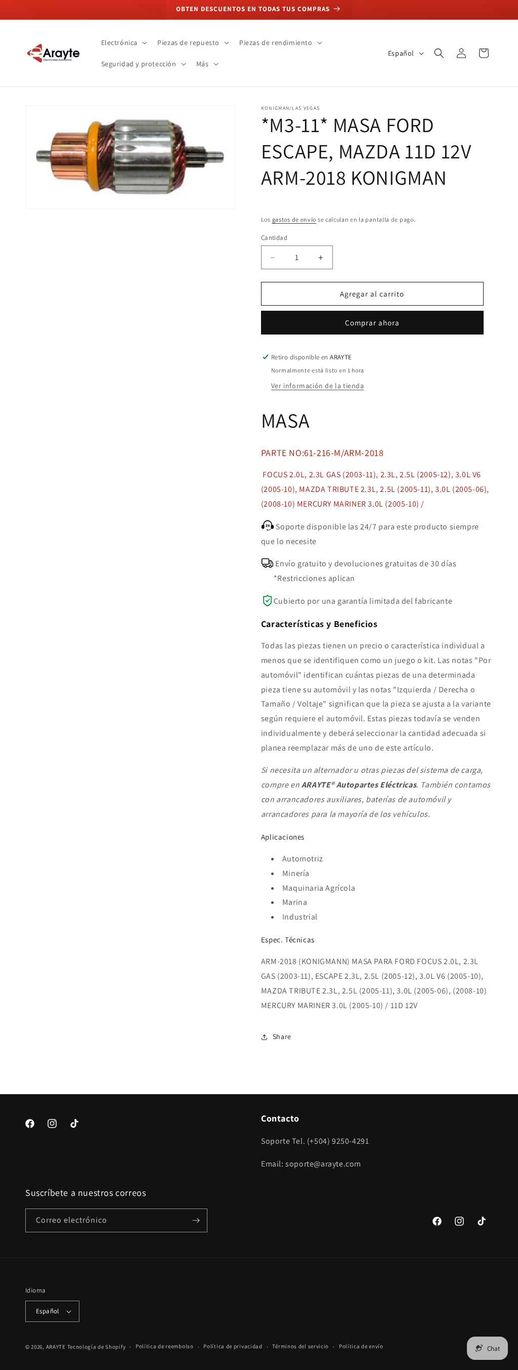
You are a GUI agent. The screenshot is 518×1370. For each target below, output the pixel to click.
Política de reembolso (165, 1346)
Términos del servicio (300, 1346)
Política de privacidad (232, 1346)
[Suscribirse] (196, 1220)
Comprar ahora (372, 322)
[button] (123, 42)
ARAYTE (56, 1346)
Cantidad (274, 237)
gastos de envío (294, 219)
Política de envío (361, 1346)
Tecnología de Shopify (96, 1346)
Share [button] (282, 1036)
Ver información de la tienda (317, 385)
